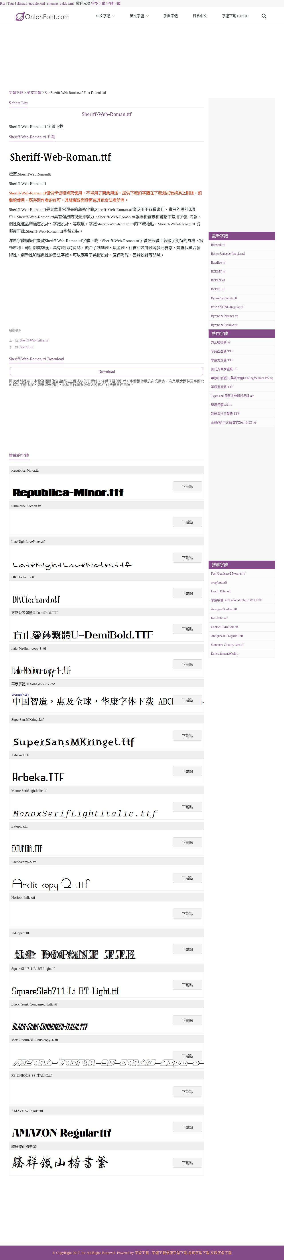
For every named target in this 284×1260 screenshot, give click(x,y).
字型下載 (98, 3)
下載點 (187, 487)
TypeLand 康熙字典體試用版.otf (232, 396)
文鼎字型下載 (221, 1253)
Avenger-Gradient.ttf (224, 609)
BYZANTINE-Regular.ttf (227, 307)
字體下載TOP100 (235, 16)
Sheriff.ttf (26, 347)
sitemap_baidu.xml (60, 3)
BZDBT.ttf (218, 289)
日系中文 (200, 16)
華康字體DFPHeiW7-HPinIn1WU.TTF (236, 600)
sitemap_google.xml (31, 3)
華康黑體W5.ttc (221, 404)
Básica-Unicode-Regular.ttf (228, 253)
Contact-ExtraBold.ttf (224, 627)
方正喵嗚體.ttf (220, 342)
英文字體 (137, 16)
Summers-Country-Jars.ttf (227, 644)
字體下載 (113, 3)
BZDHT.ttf (218, 280)
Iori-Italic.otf (219, 618)
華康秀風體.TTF (222, 360)
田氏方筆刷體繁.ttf (224, 369)
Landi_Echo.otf (221, 591)
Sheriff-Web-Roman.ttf (107, 114)
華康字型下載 (176, 1253)
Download (106, 371)
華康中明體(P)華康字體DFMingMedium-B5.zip (242, 378)
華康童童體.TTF (222, 387)
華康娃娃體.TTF (222, 351)
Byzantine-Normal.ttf (224, 316)
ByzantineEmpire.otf (224, 298)
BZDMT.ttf (218, 271)
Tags (11, 3)
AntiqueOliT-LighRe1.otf (227, 636)
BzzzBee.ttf (218, 262)
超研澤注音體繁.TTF (225, 413)
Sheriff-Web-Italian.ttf (34, 340)
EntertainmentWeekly (224, 653)
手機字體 (171, 16)
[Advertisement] (142, 58)
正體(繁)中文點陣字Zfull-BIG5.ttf (233, 422)
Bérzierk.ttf (218, 244)
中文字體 (103, 16)
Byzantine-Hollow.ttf (224, 325)
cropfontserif (219, 582)
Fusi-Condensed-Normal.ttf (228, 573)
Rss (2, 3)
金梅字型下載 (198, 1253)
